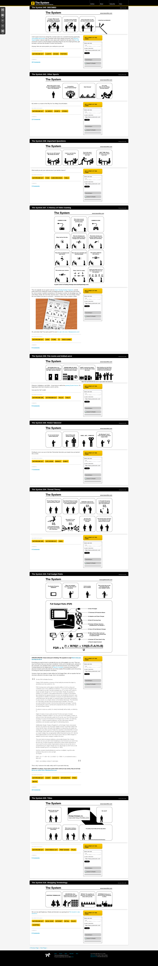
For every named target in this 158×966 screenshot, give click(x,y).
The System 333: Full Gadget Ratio (47, 574)
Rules (61, 397)
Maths (35, 781)
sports (57, 111)
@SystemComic (94, 956)
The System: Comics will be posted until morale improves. (42, 3)
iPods (74, 778)
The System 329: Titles (42, 798)
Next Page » (43, 948)
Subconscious (56, 178)
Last (2, 31)
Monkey (58, 461)
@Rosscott (93, 955)
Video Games (66, 339)
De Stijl (77, 40)
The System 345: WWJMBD (44, 7)
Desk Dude (49, 921)
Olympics (49, 111)
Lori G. (72, 956)
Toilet (67, 397)
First (2, 15)
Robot (65, 461)
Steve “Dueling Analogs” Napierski (64, 290)
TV (59, 339)
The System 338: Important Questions (49, 141)
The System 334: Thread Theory (46, 489)
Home (55, 953)
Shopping (36, 925)
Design (55, 54)
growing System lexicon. (72, 385)
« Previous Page (34, 948)
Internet (59, 921)
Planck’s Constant (58, 667)
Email (61, 541)
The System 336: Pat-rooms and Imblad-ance (52, 356)
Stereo (64, 111)
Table (66, 178)
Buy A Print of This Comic (91, 38)
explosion (49, 461)
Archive (92, 4)
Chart (48, 778)
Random (2, 10)
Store (120, 4)
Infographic (65, 778)
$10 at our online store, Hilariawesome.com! (44, 770)
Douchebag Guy (52, 850)
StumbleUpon (88, 59)
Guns (47, 339)
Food (47, 178)
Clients (48, 54)
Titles (73, 850)
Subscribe (112, 4)
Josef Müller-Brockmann (38, 38)
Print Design (64, 850)
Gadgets (55, 778)
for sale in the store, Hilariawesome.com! (68, 332)
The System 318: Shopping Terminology (49, 883)
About (101, 4)
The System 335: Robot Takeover (46, 423)
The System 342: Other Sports (45, 74)
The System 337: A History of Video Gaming (51, 208)
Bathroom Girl (38, 397)
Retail (66, 921)
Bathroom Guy (38, 54)
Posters (63, 54)
